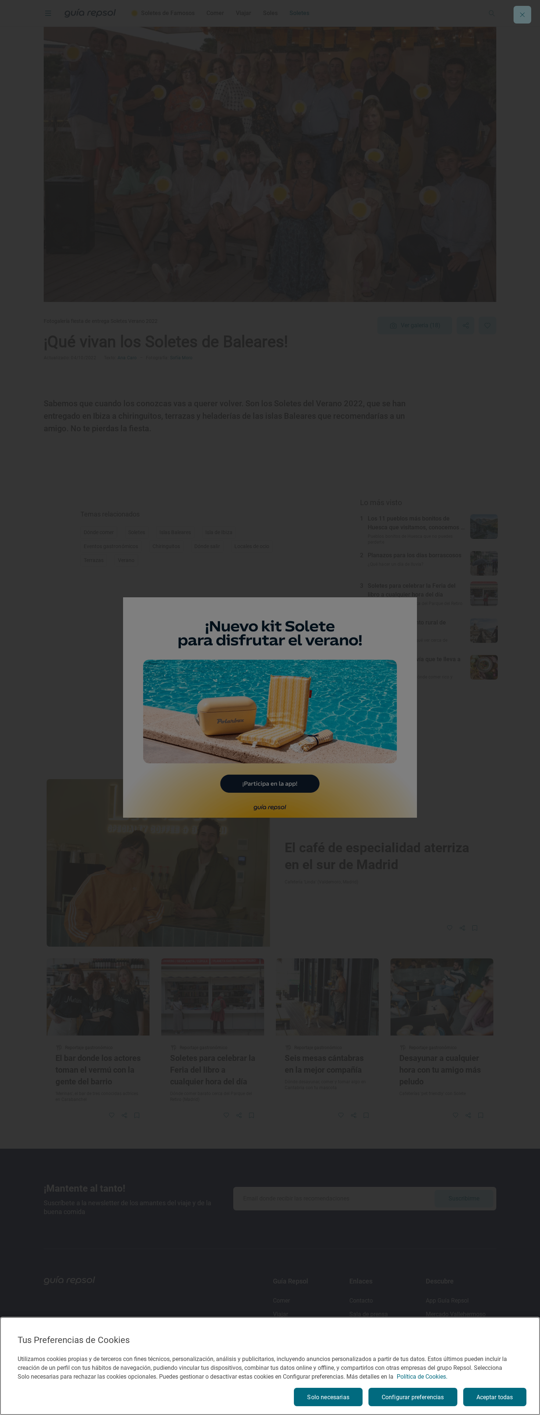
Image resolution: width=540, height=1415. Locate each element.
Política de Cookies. (422, 1376)
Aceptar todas (494, 1397)
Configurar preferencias (413, 1397)
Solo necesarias (328, 1397)
